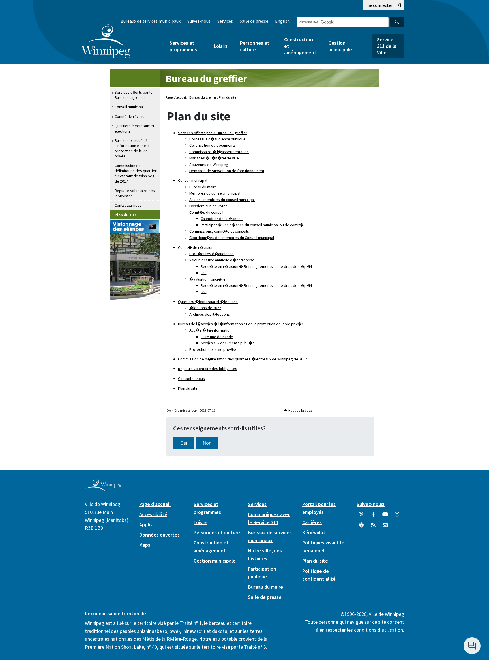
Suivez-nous (199, 21)
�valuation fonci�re (207, 279)
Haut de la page (300, 410)
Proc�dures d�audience (211, 253)
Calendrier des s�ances (222, 218)
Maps (144, 545)
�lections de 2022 (205, 307)
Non (207, 443)
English (282, 21)
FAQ (204, 272)
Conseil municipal (129, 106)
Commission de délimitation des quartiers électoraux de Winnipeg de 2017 (136, 173)
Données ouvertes (159, 534)
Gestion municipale (340, 46)
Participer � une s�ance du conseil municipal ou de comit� (252, 224)
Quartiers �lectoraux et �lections (208, 301)
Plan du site (126, 214)
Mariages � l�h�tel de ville (214, 158)
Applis (146, 524)
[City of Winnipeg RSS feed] (373, 527)
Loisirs (221, 46)
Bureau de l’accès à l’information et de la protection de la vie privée (132, 148)
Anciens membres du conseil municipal (222, 199)
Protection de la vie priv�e (212, 349)
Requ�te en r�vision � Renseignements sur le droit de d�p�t (256, 266)
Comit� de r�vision (195, 247)
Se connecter (380, 5)
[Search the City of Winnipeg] (397, 22)
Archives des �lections (209, 314)
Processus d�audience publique (217, 139)
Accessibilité (153, 514)
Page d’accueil (176, 97)
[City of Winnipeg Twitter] (361, 516)
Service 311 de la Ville (386, 46)
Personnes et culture (254, 46)
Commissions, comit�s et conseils (219, 231)
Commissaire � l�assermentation (219, 151)
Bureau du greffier (206, 78)
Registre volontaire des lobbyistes (135, 193)
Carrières (312, 522)
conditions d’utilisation (378, 630)
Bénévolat (313, 532)
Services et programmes (183, 46)
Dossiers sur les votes (208, 205)
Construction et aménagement (300, 46)
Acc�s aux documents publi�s (227, 342)
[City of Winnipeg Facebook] (373, 516)
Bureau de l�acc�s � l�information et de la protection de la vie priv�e (241, 323)
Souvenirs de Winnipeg (208, 164)
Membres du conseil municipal (214, 193)
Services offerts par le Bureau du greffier (134, 95)
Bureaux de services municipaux (151, 21)
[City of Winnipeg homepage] (103, 489)
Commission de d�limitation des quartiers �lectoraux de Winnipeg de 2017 (242, 359)
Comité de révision (131, 116)
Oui (183, 443)
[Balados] (361, 527)
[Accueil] (106, 41)
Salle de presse (254, 21)
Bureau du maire (203, 186)
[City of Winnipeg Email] (385, 527)
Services (225, 21)
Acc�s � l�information (210, 330)
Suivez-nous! (371, 504)
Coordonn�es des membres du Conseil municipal (231, 237)
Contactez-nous (128, 205)
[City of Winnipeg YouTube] (385, 516)
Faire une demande (217, 336)
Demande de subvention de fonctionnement (226, 170)
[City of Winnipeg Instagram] (397, 516)
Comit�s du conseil (206, 212)
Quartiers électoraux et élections (134, 128)
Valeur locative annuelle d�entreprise (221, 259)
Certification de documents (212, 145)
